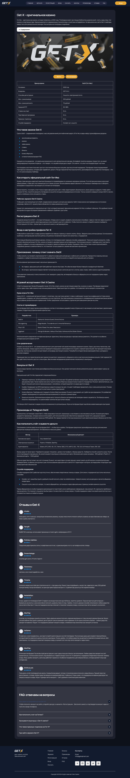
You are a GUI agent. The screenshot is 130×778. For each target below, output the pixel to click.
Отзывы (96, 3)
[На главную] (30, 751)
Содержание (25, 29)
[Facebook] (82, 763)
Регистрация (50, 3)
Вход (59, 3)
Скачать (67, 3)
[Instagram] (98, 763)
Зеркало (39, 3)
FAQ (104, 3)
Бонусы (76, 3)
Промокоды (87, 3)
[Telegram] (77, 763)
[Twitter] (93, 763)
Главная (30, 3)
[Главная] (6, 3)
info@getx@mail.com (82, 756)
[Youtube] (88, 763)
